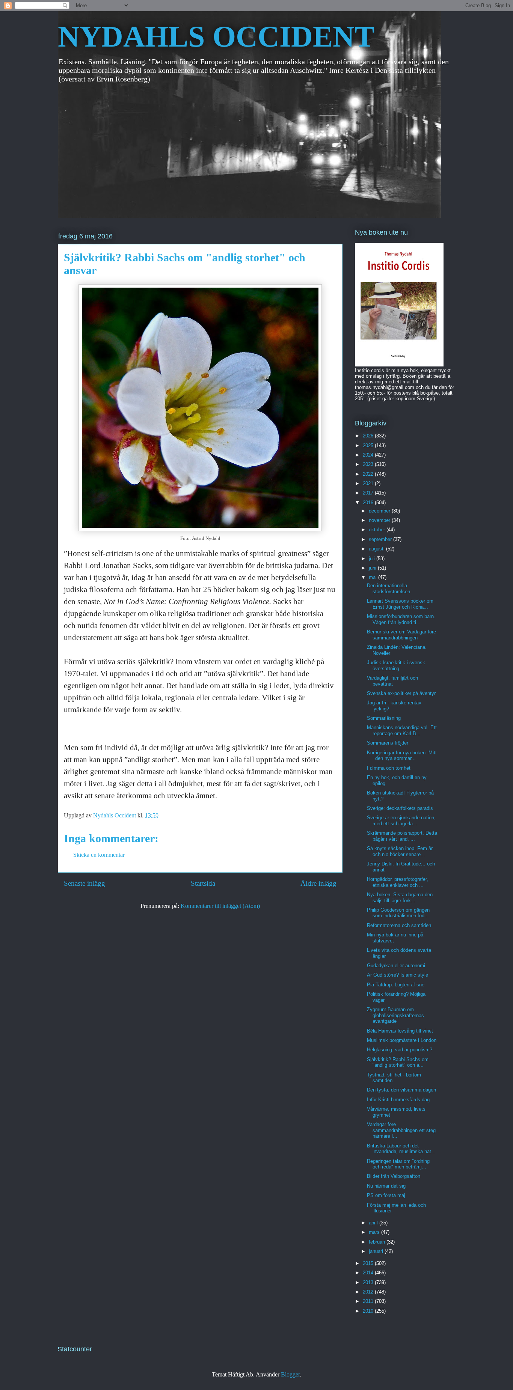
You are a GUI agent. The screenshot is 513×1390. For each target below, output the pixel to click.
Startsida (203, 883)
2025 (369, 445)
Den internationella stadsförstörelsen (388, 588)
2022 (369, 474)
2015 (369, 1263)
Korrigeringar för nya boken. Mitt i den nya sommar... (402, 755)
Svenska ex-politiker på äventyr (401, 693)
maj (373, 577)
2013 (369, 1282)
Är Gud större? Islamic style (397, 975)
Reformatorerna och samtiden (399, 925)
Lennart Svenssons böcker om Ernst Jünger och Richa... (400, 604)
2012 (369, 1292)
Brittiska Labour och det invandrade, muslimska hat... (401, 1149)
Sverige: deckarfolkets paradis (400, 808)
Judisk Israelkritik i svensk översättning (396, 665)
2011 (369, 1301)
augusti (377, 549)
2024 (369, 455)
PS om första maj (386, 1195)
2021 (369, 483)
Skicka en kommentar (99, 855)
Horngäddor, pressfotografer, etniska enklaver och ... (397, 882)
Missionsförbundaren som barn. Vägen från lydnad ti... (401, 619)
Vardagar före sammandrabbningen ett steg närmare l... (401, 1130)
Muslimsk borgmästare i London (401, 1040)
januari (377, 1251)
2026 (369, 436)
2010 (369, 1311)
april (374, 1223)
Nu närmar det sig (386, 1186)
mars (375, 1232)
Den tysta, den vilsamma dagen (401, 1090)
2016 (369, 502)
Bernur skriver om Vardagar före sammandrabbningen (401, 635)
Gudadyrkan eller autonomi (396, 965)
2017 (369, 493)
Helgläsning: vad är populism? (399, 1049)
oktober (377, 529)
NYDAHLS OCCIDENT (216, 36)
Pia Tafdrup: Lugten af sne (395, 984)
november (380, 520)
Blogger (290, 1374)
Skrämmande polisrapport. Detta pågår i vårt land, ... (402, 836)
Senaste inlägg (84, 883)
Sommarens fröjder (387, 743)
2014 (369, 1272)
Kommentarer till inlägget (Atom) (220, 906)
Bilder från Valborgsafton (393, 1176)
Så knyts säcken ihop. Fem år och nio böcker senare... (400, 851)
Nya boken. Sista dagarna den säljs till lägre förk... (400, 897)
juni (373, 568)
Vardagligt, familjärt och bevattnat (392, 681)
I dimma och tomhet (388, 768)
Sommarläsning (384, 718)
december (380, 511)
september (381, 539)
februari (377, 1242)
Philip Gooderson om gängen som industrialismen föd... (398, 913)
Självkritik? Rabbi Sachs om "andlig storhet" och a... (398, 1062)
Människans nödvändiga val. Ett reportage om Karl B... (402, 730)
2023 (369, 464)
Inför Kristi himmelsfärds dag (398, 1099)
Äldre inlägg (318, 883)
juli (372, 558)
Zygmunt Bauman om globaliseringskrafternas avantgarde (395, 1015)
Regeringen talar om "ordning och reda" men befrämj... (398, 1164)
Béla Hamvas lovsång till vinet (400, 1031)
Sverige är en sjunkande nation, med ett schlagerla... (401, 820)
